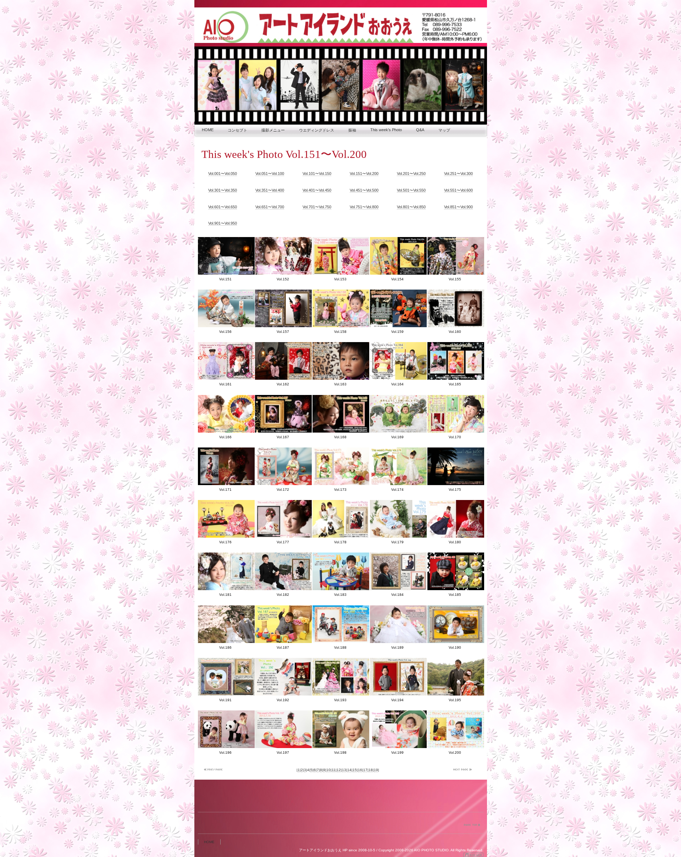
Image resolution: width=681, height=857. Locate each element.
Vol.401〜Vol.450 (317, 190)
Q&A (420, 130)
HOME (208, 130)
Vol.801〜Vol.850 (411, 207)
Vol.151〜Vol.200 (364, 173)
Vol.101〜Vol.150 (317, 173)
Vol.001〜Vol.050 (222, 173)
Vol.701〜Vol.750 (317, 207)
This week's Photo (386, 130)
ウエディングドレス (316, 130)
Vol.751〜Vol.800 (364, 207)
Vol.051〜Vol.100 (269, 173)
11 (334, 770)
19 (376, 770)
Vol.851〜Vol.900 (458, 207)
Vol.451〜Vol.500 (364, 190)
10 (328, 770)
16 (360, 770)
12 (339, 770)
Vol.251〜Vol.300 (458, 173)
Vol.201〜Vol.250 (411, 173)
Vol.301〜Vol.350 (222, 190)
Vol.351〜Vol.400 (269, 190)
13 (344, 770)
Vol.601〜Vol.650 (222, 207)
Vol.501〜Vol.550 (411, 190)
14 (349, 770)
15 (355, 770)
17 (365, 770)
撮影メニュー (273, 130)
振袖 (352, 130)
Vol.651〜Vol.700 (269, 207)
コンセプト (237, 130)
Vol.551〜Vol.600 (458, 190)
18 (371, 770)
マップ (444, 130)
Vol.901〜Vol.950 (222, 223)
